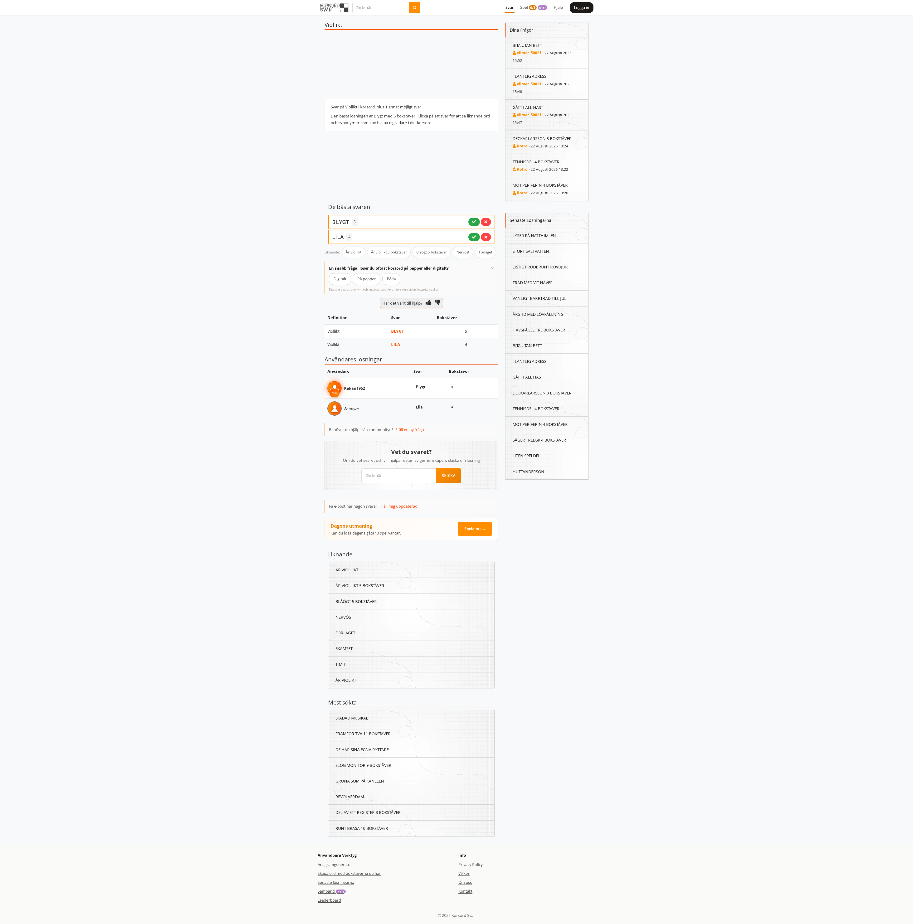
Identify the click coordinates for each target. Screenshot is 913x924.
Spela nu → (475, 528)
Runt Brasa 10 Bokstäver (361, 828)
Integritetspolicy (427, 289)
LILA (338, 236)
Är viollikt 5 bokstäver (389, 252)
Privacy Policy (470, 864)
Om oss (465, 882)
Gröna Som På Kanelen (359, 781)
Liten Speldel (526, 455)
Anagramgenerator (335, 864)
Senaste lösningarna (336, 882)
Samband (331, 891)
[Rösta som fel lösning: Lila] (486, 237)
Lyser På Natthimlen (534, 235)
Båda (391, 279)
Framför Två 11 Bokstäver (363, 733)
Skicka (449, 475)
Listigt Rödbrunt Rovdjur (540, 267)
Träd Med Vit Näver (533, 282)
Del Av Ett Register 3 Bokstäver (368, 812)
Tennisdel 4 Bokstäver (536, 162)
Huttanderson (528, 471)
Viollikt (333, 331)
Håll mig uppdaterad (399, 506)
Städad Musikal (351, 718)
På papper (366, 279)
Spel (533, 7)
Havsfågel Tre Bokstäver (539, 330)
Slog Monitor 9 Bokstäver (363, 765)
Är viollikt (353, 252)
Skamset (344, 648)
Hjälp (558, 7)
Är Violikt (345, 680)
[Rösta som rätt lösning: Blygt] (474, 222)
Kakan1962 (354, 388)
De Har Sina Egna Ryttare (362, 749)
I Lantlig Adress (529, 76)
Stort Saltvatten (531, 251)
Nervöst (462, 252)
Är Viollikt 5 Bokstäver (359, 585)
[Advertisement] (411, 65)
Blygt (397, 331)
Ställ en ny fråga (409, 429)
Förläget (485, 252)
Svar (509, 7)
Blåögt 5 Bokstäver (356, 601)
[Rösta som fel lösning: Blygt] (486, 222)
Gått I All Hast (528, 107)
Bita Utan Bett (527, 45)
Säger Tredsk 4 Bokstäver (539, 440)
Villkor (464, 873)
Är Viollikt (346, 570)
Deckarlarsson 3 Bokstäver (542, 138)
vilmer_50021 (528, 52)
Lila (395, 344)
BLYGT (340, 221)
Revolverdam (349, 796)
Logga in (581, 7)
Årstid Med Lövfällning (538, 314)
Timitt (341, 664)
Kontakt (465, 891)
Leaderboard (329, 900)
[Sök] (414, 7)
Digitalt (340, 279)
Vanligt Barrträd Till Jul (539, 298)
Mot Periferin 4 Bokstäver (540, 185)
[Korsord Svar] (334, 7)
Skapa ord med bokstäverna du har (349, 873)
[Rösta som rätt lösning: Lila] (474, 237)
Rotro (522, 146)
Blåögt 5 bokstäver (431, 252)
